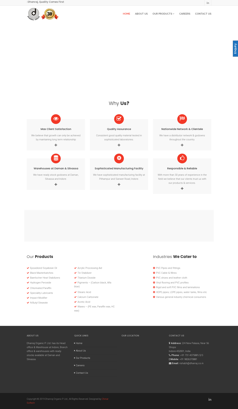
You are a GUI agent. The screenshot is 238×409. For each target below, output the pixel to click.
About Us (141, 13)
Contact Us (203, 13)
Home (126, 13)
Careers (184, 13)
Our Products (162, 13)
